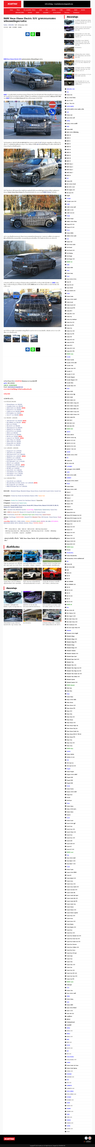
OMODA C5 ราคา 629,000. (14, 429)
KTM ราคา (69, 1082)
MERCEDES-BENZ (9, 523)
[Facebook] (86, 1138)
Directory (67, 12)
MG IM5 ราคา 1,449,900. (13, 468)
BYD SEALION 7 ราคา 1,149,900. (16, 461)
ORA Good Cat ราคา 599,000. (14, 427)
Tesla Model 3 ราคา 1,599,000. (15, 471)
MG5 (36, 495)
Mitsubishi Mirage (15, 491)
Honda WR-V (14, 505)
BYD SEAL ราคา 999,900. (13, 445)
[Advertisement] (15, 367)
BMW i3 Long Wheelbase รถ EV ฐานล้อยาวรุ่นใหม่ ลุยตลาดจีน (83, 75)
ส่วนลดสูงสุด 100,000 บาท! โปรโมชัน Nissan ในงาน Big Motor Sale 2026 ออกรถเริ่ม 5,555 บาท (82, 69)
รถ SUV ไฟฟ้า (15, 533)
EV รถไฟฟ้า (15, 27)
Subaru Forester (41, 512)
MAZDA (83, 10)
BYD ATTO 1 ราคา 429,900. (14, 409)
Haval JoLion (22, 505)
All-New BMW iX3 (13, 529)
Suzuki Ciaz (57, 491)
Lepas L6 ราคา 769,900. (13, 438)
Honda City (14, 495)
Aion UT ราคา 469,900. (13, 415)
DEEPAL (54, 10)
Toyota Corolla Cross (16, 507)
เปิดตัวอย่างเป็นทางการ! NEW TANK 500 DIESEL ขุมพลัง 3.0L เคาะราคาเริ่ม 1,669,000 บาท (83, 35)
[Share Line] (33, 34)
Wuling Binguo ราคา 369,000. (15, 404)
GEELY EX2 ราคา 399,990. (14, 408)
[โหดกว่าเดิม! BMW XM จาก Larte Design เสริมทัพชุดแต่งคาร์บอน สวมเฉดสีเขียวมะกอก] (69, 83)
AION (40, 10)
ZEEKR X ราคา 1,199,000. (14, 458)
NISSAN (21, 523)
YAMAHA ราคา (70, 1123)
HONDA (68, 10)
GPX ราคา (69, 1054)
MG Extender (44, 517)
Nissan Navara (53, 517)
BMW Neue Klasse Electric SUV (12, 531)
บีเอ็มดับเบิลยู (53, 531)
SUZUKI (26, 523)
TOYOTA (30, 12)
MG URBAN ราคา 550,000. (14, 422)
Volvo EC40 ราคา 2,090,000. (14, 481)
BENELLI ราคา (70, 1036)
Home (11, 10)
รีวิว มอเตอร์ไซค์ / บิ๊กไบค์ (29, 10)
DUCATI (68, 1045)
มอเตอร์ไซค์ (45, 12)
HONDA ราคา (70, 1071)
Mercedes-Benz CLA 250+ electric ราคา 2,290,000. (20, 482)
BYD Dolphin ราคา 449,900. (14, 413)
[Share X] (38, 34)
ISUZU (75, 10)
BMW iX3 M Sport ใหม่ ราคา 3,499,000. (17, 486)
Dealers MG (69, 564)
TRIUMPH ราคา (70, 1111)
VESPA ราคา (69, 1117)
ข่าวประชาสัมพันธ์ (57, 12)
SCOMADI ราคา (70, 1100)
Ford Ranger (12, 517)
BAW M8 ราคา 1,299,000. (13, 465)
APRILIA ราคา (70, 1030)
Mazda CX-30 (46, 505)
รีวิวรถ (18, 10)
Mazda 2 (32, 495)
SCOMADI (69, 1097)
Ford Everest (10, 514)
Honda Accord (15, 503)
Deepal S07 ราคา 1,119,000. (14, 459)
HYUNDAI (33, 521)
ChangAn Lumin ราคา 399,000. (15, 406)
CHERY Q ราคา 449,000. (13, 411)
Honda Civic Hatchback (24, 500)
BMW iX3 (24, 529)
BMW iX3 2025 (31, 529)
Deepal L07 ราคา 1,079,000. (14, 451)
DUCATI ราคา (70, 1048)
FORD (61, 10)
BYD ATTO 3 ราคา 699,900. (14, 434)
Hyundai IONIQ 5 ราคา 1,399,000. (15, 466)
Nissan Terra (38, 514)
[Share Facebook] (27, 34)
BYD (47, 10)
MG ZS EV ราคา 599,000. (13, 426)
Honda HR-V (30, 505)
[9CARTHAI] (12, 4)
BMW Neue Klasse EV (25, 531)
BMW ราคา (69, 1042)
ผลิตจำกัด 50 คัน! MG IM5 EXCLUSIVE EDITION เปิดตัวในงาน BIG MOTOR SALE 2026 (83, 28)
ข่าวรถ (68, 1131)
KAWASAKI (69, 1074)
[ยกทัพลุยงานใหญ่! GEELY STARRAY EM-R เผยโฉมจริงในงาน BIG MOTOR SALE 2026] (69, 56)
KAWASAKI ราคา (70, 1077)
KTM (68, 1079)
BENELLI (68, 1033)
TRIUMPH (69, 1108)
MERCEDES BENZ (20, 12)
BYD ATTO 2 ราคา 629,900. (14, 431)
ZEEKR (37, 12)
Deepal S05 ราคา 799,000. (14, 443)
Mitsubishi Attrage (25, 491)
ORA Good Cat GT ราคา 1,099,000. (16, 454)
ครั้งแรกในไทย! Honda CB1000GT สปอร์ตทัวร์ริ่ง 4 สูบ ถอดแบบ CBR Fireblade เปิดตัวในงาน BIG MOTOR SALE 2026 (82, 43)
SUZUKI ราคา (70, 1105)
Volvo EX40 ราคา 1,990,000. (14, 475)
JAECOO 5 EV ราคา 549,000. (14, 420)
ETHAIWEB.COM (61, 1145)
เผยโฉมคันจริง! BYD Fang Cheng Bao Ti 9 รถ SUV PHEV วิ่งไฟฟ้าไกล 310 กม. (83, 62)
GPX (68, 1051)
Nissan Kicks (38, 505)
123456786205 (13, 385)
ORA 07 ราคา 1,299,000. (13, 463)
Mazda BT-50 (28, 517)
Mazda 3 (33, 500)
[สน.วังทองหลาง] (69, 49)
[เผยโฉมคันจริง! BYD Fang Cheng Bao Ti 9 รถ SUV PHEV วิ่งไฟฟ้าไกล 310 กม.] (69, 62)
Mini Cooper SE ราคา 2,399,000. (15, 484)
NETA (16, 523)
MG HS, (35, 512)
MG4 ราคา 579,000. (12, 424)
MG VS (52, 505)
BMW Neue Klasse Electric (41, 529)
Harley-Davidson (70, 1056)
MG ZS (56, 505)
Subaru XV (7, 507)
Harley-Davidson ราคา (71, 1059)
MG (47, 521)
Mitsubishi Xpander (21, 509)
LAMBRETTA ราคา (70, 1088)
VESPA (68, 1114)
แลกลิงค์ (88, 1141)
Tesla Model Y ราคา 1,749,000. (15, 473)
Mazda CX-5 (23, 512)
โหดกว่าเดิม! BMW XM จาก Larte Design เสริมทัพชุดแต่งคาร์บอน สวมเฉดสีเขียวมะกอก (82, 82)
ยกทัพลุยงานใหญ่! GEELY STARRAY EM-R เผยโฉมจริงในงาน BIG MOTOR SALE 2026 (82, 55)
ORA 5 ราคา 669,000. (12, 433)
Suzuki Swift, (42, 491)
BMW (10, 27)
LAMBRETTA (69, 1085)
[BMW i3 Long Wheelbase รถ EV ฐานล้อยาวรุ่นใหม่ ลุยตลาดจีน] (69, 76)
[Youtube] (89, 1138)
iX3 (38, 144)
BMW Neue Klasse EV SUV (37, 531)
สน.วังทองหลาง (78, 47)
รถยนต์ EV (22, 533)
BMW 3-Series (47, 192)
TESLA (31, 523)
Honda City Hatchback (24, 495)
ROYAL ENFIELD (70, 1091)
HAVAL (23, 521)
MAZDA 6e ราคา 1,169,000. (14, 456)
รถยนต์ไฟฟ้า (28, 533)
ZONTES (68, 1126)
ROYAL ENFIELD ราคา (71, 1094)
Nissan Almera (34, 491)
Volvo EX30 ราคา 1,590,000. (14, 470)
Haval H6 (29, 512)
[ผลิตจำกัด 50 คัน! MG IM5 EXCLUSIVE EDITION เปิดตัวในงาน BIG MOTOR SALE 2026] (69, 28)
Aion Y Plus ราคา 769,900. (14, 440)
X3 (40, 142)
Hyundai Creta (11, 509)
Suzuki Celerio (50, 491)
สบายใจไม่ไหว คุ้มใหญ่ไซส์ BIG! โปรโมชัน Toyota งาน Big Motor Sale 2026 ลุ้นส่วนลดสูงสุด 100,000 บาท (83, 22)
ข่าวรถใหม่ (19, 27)
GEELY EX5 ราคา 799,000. (14, 441)
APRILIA (68, 1028)
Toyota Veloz (53, 509)
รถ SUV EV (8, 533)
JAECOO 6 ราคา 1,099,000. (14, 452)
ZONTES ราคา (70, 1128)
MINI (49, 521)
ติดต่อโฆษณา (76, 12)
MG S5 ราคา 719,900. (12, 436)
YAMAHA (69, 1120)
